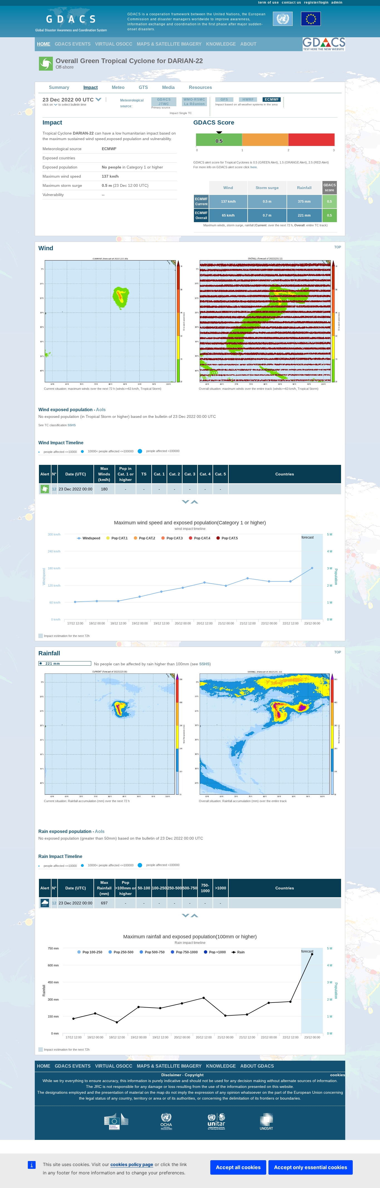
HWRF (248, 99)
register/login (316, 2)
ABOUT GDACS (257, 1066)
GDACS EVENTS (73, 44)
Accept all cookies (238, 1167)
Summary (59, 87)
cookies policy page (131, 1164)
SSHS (72, 425)
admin (336, 2)
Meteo (118, 87)
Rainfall (304, 187)
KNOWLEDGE (221, 44)
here (253, 167)
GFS (224, 99)
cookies (337, 1075)
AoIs (101, 409)
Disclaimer (171, 1075)
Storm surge (267, 187)
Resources (200, 87)
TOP (337, 247)
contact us (291, 2)
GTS (143, 87)
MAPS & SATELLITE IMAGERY (169, 44)
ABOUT (248, 44)
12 (54, 489)
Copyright (194, 1075)
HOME (43, 44)
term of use (268, 2)
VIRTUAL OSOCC (113, 44)
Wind (228, 187)
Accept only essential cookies (310, 1167)
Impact (90, 87)
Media (168, 87)
